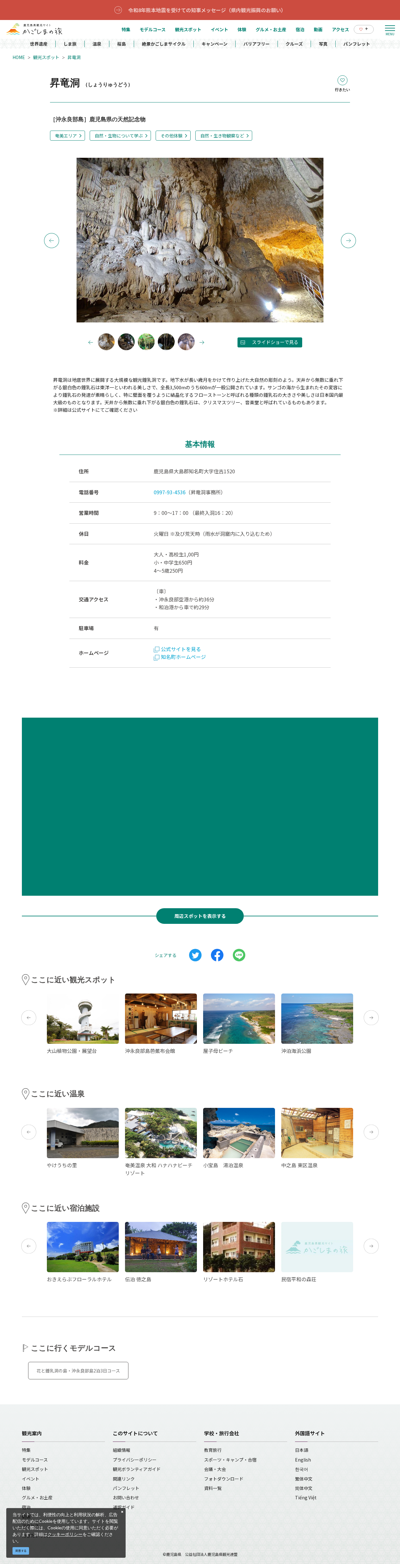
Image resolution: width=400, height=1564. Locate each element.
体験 (26, 1488)
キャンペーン (215, 44)
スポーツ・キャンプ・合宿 (230, 1460)
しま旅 (70, 44)
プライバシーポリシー (135, 1460)
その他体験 (171, 135)
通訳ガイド (124, 1507)
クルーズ (294, 44)
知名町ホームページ (183, 656)
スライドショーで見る (275, 342)
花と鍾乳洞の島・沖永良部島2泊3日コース (78, 1370)
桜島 (121, 44)
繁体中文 (303, 1479)
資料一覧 (213, 1488)
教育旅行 (213, 1450)
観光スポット (46, 57)
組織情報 (121, 1450)
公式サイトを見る (181, 649)
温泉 (96, 44)
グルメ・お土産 (37, 1497)
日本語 (301, 1450)
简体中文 (303, 1488)
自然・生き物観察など (222, 135)
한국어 (301, 1469)
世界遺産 (39, 44)
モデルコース (35, 1460)
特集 (26, 1450)
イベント (30, 1479)
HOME (18, 57)
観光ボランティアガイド (137, 1469)
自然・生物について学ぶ (119, 135)
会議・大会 (215, 1469)
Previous (51, 240)
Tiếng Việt (306, 1497)
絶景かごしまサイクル (164, 44)
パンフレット (356, 44)
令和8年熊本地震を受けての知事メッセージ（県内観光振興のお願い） (207, 10)
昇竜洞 (74, 57)
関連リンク (124, 1479)
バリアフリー (256, 44)
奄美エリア (66, 135)
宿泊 (26, 1507)
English (303, 1460)
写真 (323, 44)
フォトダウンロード (223, 1479)
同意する (21, 1551)
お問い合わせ (126, 1497)
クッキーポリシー (65, 1534)
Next (348, 240)
